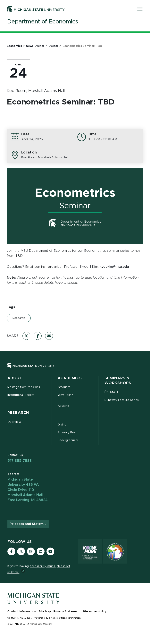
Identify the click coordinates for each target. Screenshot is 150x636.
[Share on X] (26, 336)
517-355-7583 (19, 461)
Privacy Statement (67, 611)
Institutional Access (20, 395)
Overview (14, 422)
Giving (62, 424)
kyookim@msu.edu (114, 266)
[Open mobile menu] (140, 9)
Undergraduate (68, 440)
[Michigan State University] (36, 9)
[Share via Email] (49, 336)
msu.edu (43, 618)
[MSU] (31, 369)
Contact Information (21, 611)
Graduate (64, 387)
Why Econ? (65, 395)
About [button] (14, 378)
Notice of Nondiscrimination (66, 618)
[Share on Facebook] (38, 336)
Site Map (45, 611)
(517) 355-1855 (24, 618)
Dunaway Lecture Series (121, 400)
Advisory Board (68, 432)
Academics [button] (70, 378)
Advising (63, 406)
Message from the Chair (23, 387)
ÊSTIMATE (111, 392)
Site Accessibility (94, 611)
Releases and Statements (29, 523)
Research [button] (18, 413)
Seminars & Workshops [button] (117, 380)
